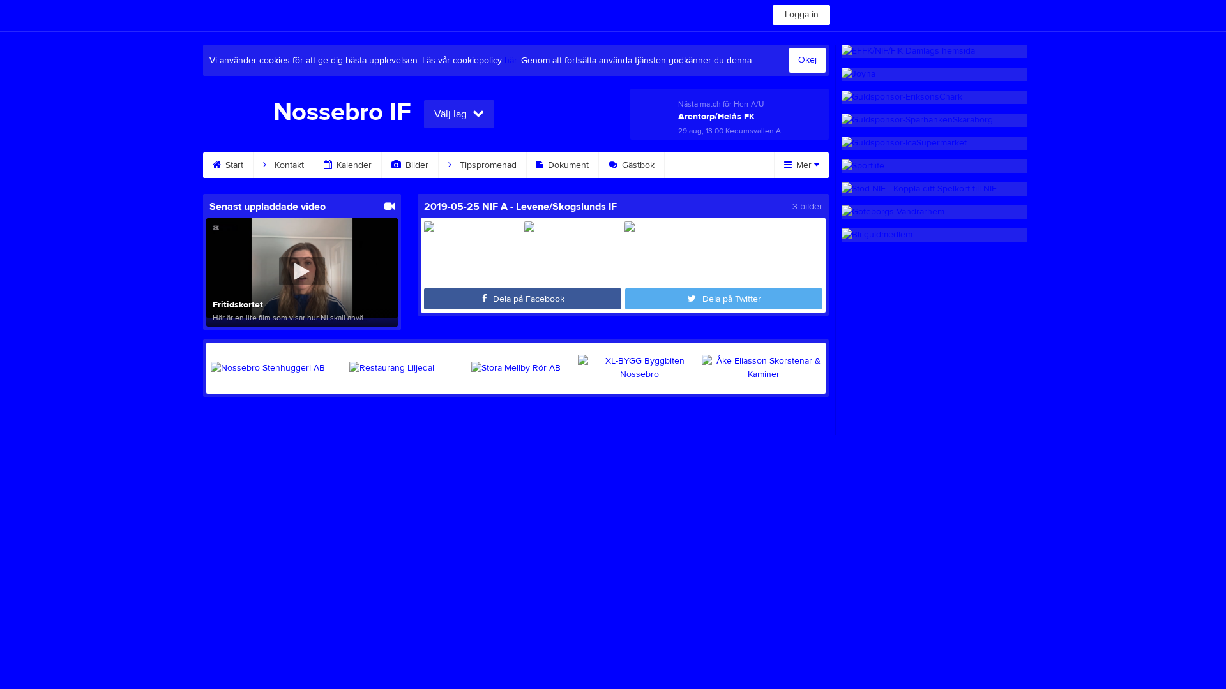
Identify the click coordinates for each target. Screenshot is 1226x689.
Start (233, 165)
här (510, 60)
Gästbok (637, 165)
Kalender (353, 165)
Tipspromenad (487, 165)
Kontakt (288, 165)
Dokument (567, 165)
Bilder (415, 165)
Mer (804, 165)
